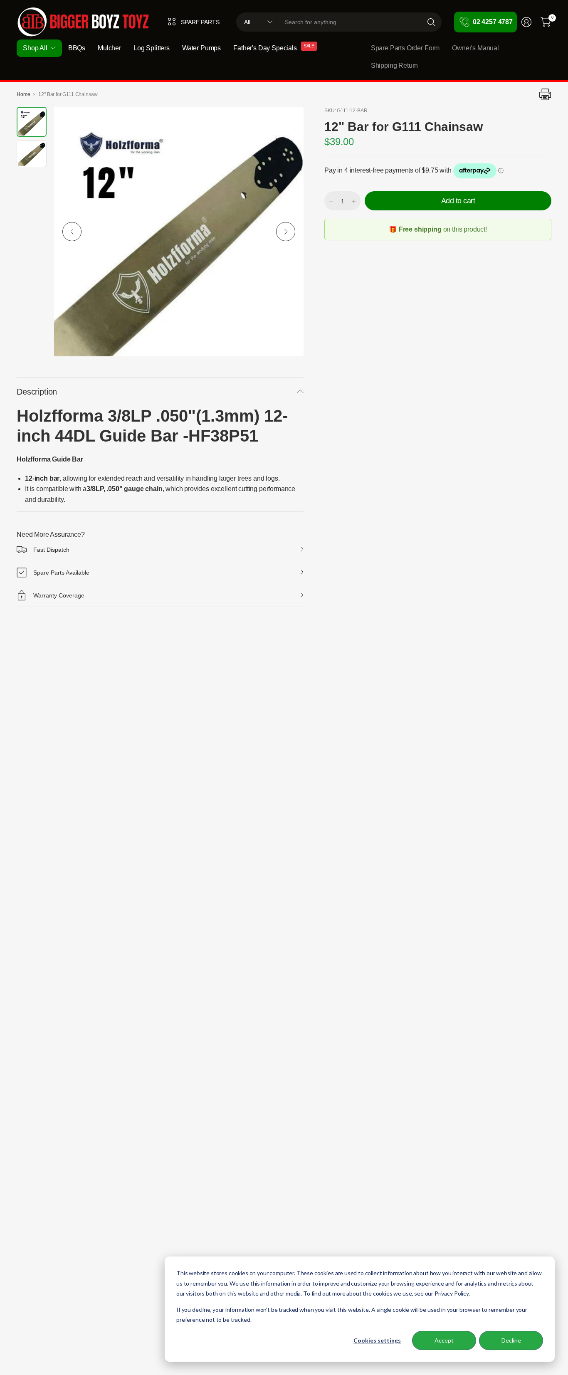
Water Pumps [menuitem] (201, 48)
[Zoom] (287, 122)
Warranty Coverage (58, 595)
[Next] (285, 231)
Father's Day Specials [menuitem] (265, 48)
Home (23, 94)
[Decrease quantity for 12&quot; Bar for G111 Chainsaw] (331, 201)
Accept (444, 1340)
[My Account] (526, 22)
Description (37, 391)
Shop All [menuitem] (35, 48)
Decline (511, 1340)
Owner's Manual (475, 48)
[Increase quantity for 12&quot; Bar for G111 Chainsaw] (354, 201)
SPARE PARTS (200, 22)
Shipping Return (394, 65)
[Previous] (71, 231)
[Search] (431, 22)
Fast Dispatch (51, 549)
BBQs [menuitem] (76, 48)
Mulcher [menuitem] (109, 48)
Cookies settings (377, 1340)
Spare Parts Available (61, 572)
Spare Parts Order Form (405, 48)
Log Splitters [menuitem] (151, 48)
